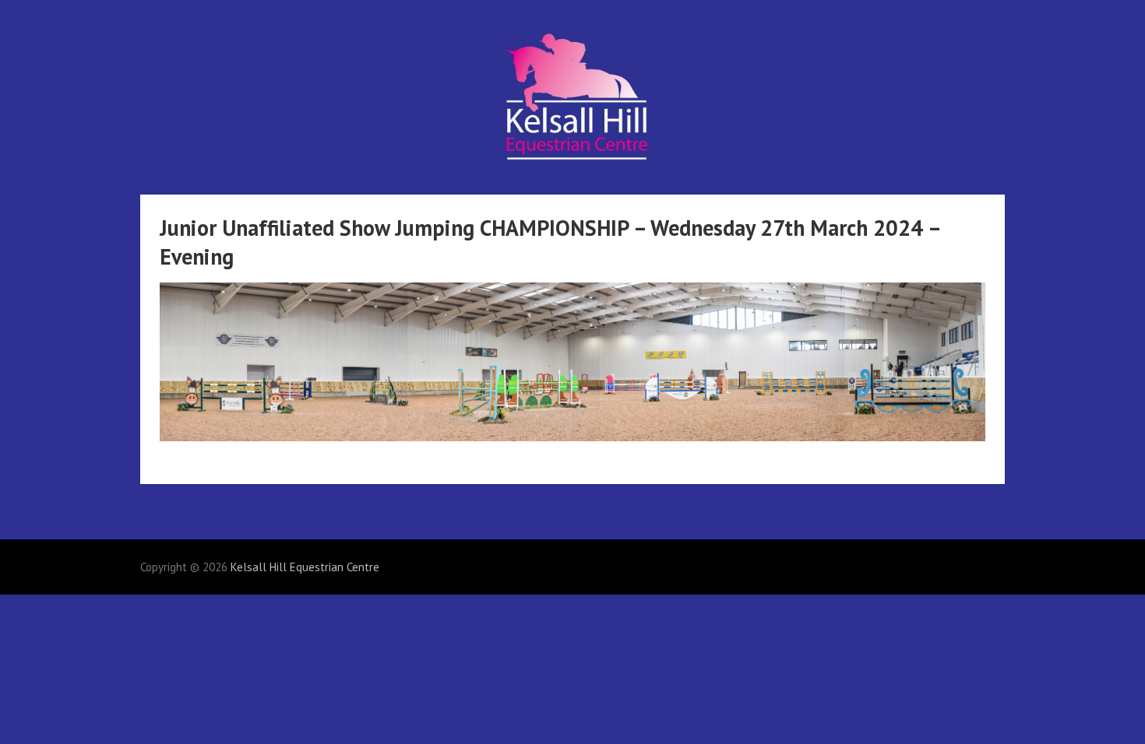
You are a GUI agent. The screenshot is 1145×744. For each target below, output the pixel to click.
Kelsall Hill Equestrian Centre (305, 567)
